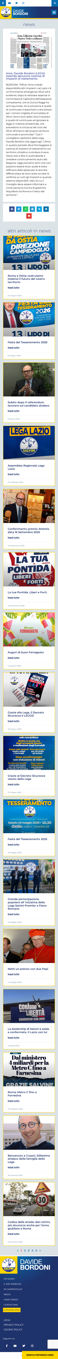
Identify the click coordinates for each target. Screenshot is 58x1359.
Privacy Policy (13, 1324)
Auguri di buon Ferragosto (26, 652)
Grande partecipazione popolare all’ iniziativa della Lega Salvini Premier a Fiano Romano (27, 904)
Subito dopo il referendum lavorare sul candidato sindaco (28, 404)
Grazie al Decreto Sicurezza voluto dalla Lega (26, 777)
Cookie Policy (13, 1329)
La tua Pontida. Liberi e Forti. (27, 592)
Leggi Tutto (13, 287)
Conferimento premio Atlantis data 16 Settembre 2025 (28, 530)
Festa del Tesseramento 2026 (27, 342)
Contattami (11, 1304)
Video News (11, 1299)
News (7, 1294)
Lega (7, 1320)
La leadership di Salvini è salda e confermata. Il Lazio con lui (28, 1030)
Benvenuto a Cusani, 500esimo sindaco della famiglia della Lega (29, 1159)
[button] (54, 3)
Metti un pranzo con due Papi (28, 969)
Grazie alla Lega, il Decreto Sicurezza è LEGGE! (26, 714)
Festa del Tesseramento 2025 (27, 839)
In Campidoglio (13, 1289)
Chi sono (9, 1278)
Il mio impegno (12, 1284)
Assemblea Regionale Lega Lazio (26, 467)
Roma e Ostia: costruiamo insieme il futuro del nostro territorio (26, 279)
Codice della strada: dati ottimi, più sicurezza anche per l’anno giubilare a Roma (29, 1225)
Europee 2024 (12, 1310)
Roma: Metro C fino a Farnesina (22, 1094)
